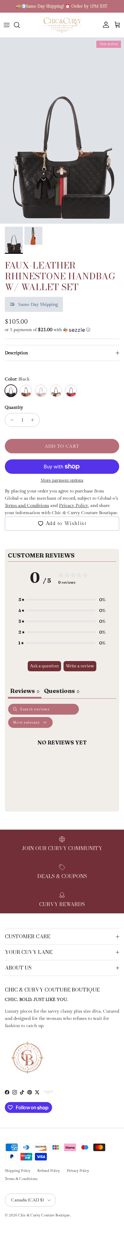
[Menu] (6, 25)
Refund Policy (48, 1171)
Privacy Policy (78, 1171)
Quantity (14, 407)
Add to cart (62, 446)
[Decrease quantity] (10, 420)
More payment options (62, 480)
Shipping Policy (17, 1171)
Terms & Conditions (21, 1179)
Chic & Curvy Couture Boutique (44, 1215)
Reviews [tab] (24, 690)
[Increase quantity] (34, 420)
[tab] (62, 691)
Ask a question (44, 666)
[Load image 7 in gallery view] (62, 131)
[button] (62, 330)
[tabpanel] (62, 756)
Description (16, 353)
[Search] (19, 25)
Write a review (80, 666)
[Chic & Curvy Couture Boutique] (62, 25)
